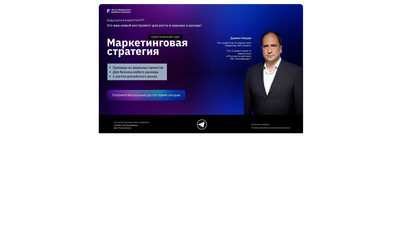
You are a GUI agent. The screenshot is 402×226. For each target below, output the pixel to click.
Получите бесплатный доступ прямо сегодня (146, 95)
